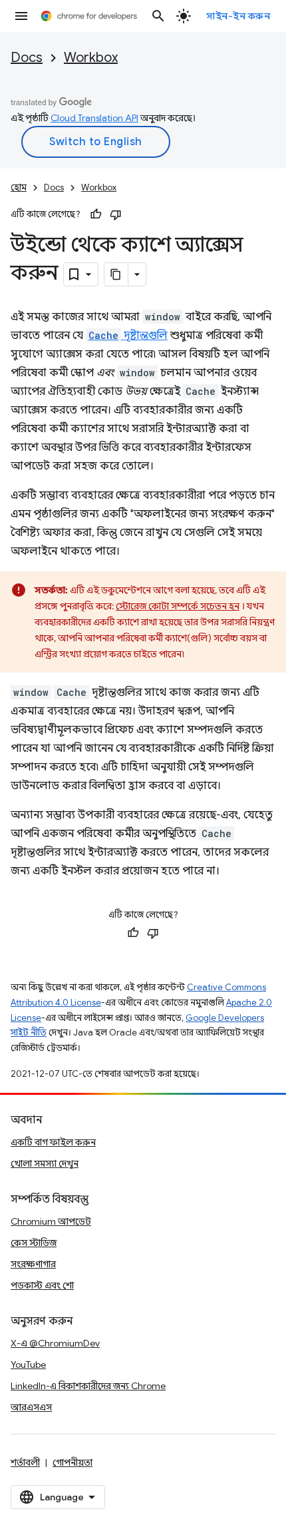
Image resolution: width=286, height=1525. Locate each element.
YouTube (28, 1365)
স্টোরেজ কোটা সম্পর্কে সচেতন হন (177, 606)
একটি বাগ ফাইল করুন (53, 1142)
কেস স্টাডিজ (34, 1243)
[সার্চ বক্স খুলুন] (158, 16)
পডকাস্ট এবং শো (42, 1285)
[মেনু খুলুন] (21, 16)
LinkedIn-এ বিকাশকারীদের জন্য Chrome (88, 1386)
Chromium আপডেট (51, 1221)
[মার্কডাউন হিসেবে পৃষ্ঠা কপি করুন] (116, 274)
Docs (27, 57)
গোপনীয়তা (72, 1462)
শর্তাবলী (25, 1462)
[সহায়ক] (96, 214)
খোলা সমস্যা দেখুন (44, 1163)
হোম (19, 187)
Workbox (91, 57)
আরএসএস (31, 1407)
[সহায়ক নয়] (116, 214)
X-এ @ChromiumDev (55, 1343)
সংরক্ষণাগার (33, 1264)
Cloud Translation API (94, 118)
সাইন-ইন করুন (238, 16)
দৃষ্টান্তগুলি (128, 335)
